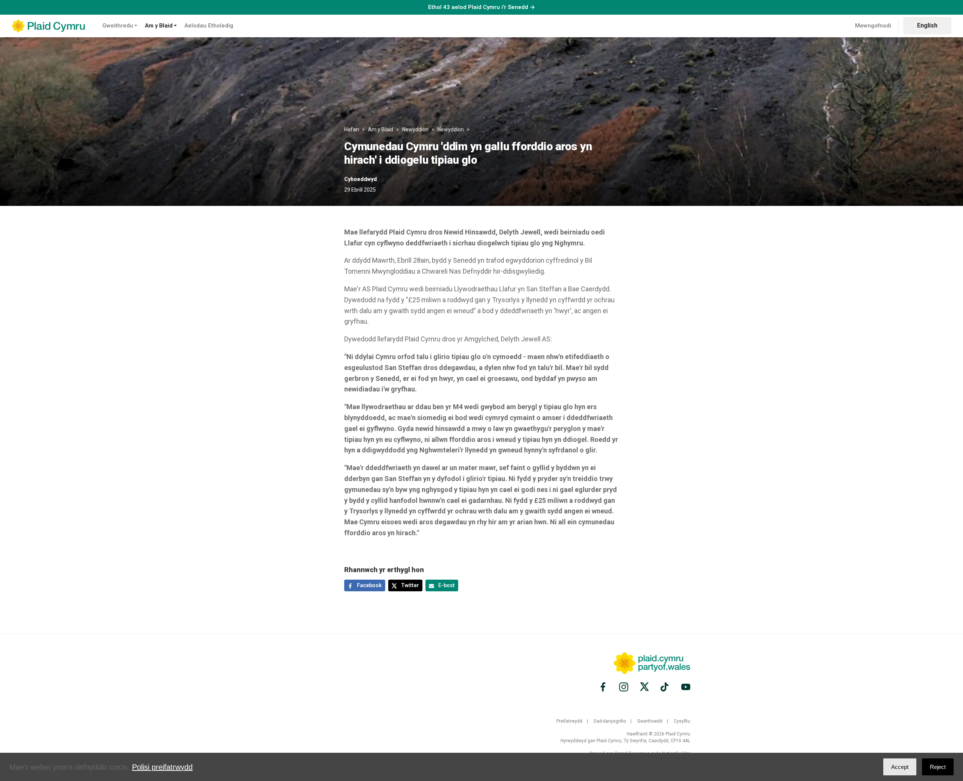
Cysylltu (682, 721)
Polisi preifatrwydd (162, 767)
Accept (899, 767)
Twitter (409, 585)
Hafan (351, 129)
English (927, 25)
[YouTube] (684, 687)
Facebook (369, 585)
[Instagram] (623, 687)
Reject (938, 767)
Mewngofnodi (873, 25)
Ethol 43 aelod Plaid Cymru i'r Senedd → (481, 7)
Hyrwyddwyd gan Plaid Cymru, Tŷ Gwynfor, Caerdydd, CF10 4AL (625, 740)
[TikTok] (665, 687)
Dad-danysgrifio (610, 721)
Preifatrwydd (569, 721)
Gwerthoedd (649, 721)
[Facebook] (604, 687)
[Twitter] (644, 687)
